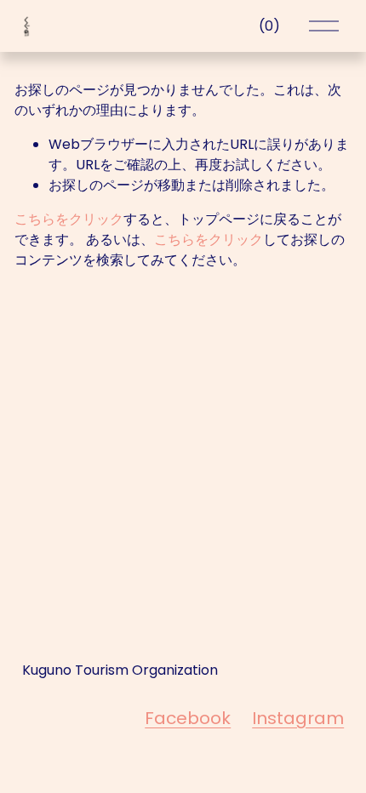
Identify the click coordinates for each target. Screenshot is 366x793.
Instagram (298, 718)
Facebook (188, 718)
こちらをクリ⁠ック (68, 219)
